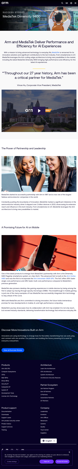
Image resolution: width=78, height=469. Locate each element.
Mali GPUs (5, 378)
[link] (5, 3)
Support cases (6, 417)
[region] (37, 458)
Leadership (44, 411)
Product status (6, 424)
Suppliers (44, 433)
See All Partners (46, 391)
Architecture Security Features (50, 378)
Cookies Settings (12, 461)
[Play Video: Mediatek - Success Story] (39, 111)
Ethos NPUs (5, 381)
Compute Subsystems (9, 371)
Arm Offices (44, 417)
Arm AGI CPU (6, 368)
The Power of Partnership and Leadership (24, 148)
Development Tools (8, 393)
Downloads (5, 414)
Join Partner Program (47, 388)
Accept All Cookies (62, 461)
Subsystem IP (6, 387)
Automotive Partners (47, 397)
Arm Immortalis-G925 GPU (44, 278)
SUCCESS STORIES (14, 12)
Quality (43, 427)
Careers (43, 424)
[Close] (69, 452)
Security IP (5, 384)
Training (4, 430)
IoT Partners (44, 401)
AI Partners (44, 394)
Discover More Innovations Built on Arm (22, 330)
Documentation (7, 411)
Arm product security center (11, 420)
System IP (5, 390)
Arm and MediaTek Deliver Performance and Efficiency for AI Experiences (39, 44)
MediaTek (55, 52)
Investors (43, 414)
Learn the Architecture (48, 368)
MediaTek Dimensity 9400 (21, 16)
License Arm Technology (9, 396)
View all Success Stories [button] (13, 350)
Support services (7, 427)
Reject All (46, 461)
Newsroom (44, 420)
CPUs (3, 374)
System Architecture (47, 374)
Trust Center (45, 430)
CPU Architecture (46, 371)
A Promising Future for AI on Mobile (20, 227)
